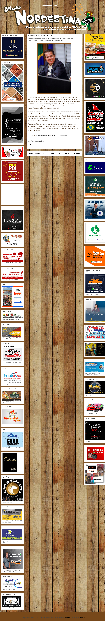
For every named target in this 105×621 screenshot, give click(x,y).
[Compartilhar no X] (63, 135)
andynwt (67, 618)
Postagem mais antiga (72, 153)
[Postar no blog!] (62, 135)
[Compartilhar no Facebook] (65, 135)
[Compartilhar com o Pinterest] (66, 135)
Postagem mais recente (36, 153)
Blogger (82, 618)
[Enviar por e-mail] (61, 135)
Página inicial (55, 153)
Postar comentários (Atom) (57, 159)
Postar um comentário (37, 145)
